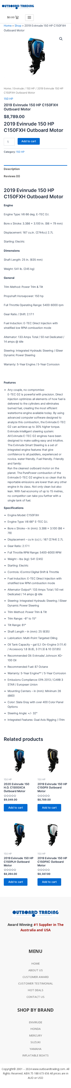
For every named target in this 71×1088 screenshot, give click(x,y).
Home (8, 25)
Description (12, 169)
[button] (61, 38)
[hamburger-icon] (29, 17)
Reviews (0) (12, 176)
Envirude (18, 88)
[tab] (35, 169)
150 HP (30, 88)
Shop (18, 25)
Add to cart (28, 141)
